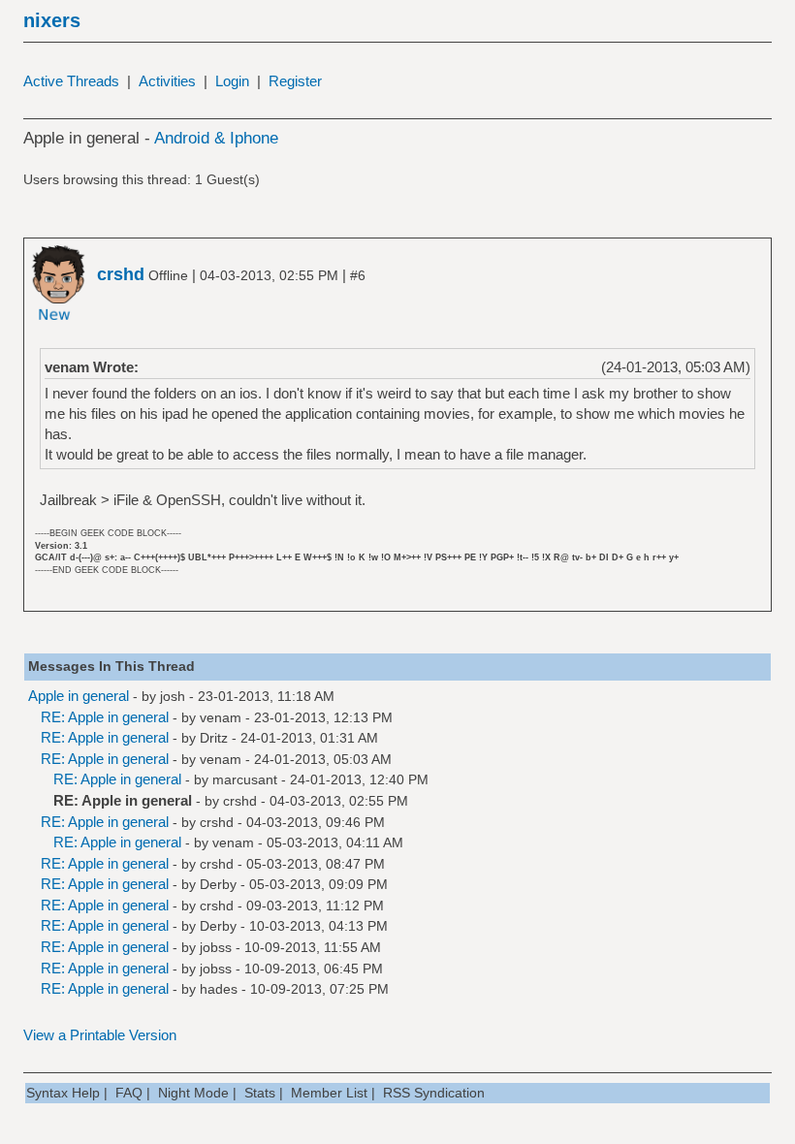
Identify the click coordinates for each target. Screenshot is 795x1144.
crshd (240, 801)
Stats (259, 1092)
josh (172, 696)
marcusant (244, 779)
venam (220, 717)
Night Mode (193, 1092)
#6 (358, 275)
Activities (167, 81)
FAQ (129, 1092)
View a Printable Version (99, 1035)
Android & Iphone (216, 138)
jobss (216, 947)
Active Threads (71, 81)
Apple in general (78, 695)
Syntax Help (63, 1092)
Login (232, 81)
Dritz (214, 738)
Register (295, 81)
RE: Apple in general (105, 717)
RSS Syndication (434, 1092)
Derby (218, 884)
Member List (329, 1092)
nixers (51, 20)
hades (219, 989)
